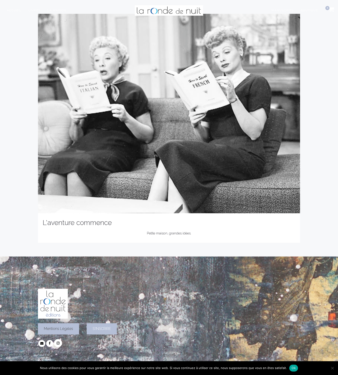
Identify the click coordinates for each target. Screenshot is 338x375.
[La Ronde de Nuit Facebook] (49, 343)
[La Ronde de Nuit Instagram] (58, 343)
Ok (294, 368)
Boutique (309, 10)
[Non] (332, 368)
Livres (34, 10)
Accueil (14, 10)
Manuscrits (283, 10)
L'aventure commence (77, 223)
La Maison (56, 10)
